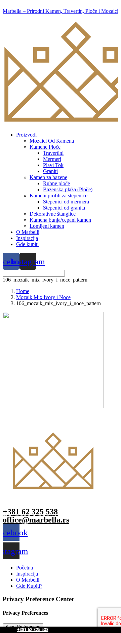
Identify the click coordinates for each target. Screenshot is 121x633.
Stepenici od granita (64, 208)
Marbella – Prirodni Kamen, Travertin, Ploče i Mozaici (60, 11)
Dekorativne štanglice (53, 214)
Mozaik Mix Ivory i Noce (43, 297)
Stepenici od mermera (66, 201)
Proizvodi (26, 135)
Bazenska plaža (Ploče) (67, 189)
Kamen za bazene (48, 177)
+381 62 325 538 (32, 629)
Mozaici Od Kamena (52, 141)
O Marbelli (27, 232)
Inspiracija (27, 238)
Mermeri (52, 159)
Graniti (50, 171)
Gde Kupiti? (29, 586)
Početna (24, 567)
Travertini (53, 153)
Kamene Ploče (45, 147)
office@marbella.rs (36, 519)
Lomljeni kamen (47, 226)
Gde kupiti (27, 244)
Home (22, 291)
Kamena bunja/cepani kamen (60, 220)
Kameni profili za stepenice (58, 195)
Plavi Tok (53, 165)
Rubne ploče (56, 183)
